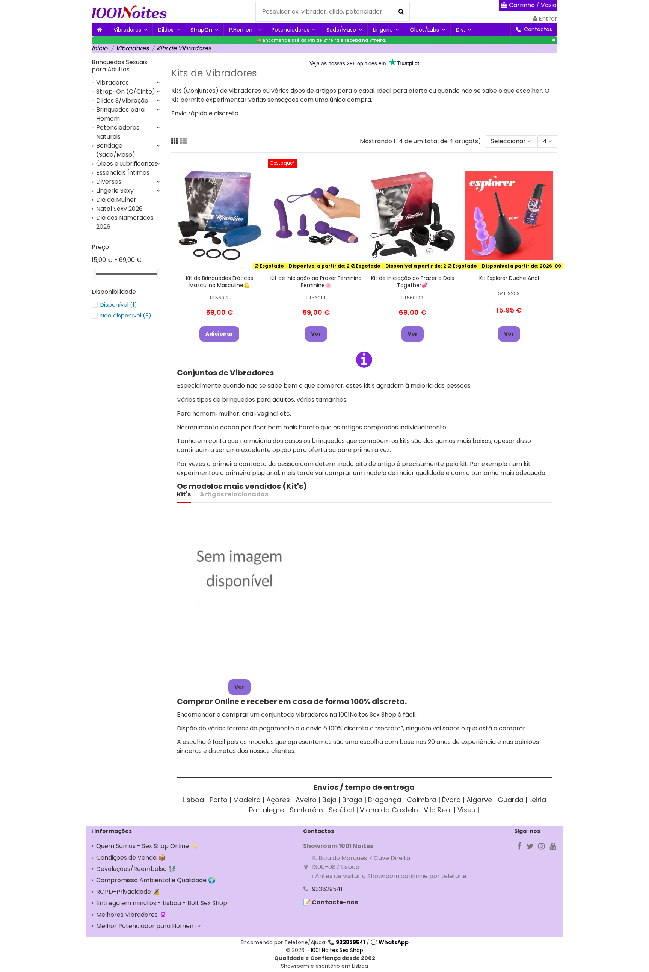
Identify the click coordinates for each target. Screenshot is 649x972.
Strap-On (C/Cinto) (125, 91)
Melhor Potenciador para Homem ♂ (149, 926)
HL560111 (315, 298)
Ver (316, 333)
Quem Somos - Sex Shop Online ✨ (147, 846)
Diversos (108, 181)
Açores (278, 799)
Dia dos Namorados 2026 (125, 222)
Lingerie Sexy (115, 190)
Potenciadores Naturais (117, 132)
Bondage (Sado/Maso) (115, 150)
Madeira (247, 799)
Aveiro (306, 799)
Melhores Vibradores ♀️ (131, 914)
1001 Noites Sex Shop (337, 950)
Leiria (537, 799)
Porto (219, 799)
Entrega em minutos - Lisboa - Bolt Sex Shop (161, 903)
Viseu (466, 810)
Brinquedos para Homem (120, 114)
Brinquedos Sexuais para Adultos (119, 66)
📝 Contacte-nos (330, 902)
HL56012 (219, 298)
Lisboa (193, 799)
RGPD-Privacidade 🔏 (128, 891)
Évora (451, 799)
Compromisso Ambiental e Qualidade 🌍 (156, 880)
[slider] (94, 274)
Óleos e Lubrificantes (127, 163)
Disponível (118, 304)
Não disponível (125, 315)
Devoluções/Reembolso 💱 (136, 869)
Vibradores (112, 82)
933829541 (327, 889)
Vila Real (438, 810)
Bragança (384, 799)
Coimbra (421, 799)
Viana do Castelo (389, 810)
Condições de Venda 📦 (131, 857)
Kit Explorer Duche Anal (509, 278)
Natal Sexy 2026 (119, 208)
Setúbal (341, 810)
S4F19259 (509, 293)
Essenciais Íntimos (122, 172)
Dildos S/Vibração (122, 100)
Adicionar (219, 333)
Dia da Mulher (116, 199)
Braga (352, 799)
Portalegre (266, 810)
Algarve (479, 799)
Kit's (184, 494)
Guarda (511, 799)
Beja (329, 799)
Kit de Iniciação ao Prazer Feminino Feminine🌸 (316, 281)
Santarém (306, 810)
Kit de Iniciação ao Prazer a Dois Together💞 (412, 281)
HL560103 (412, 298)
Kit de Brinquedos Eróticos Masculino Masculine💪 (219, 281)
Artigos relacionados (234, 494)
